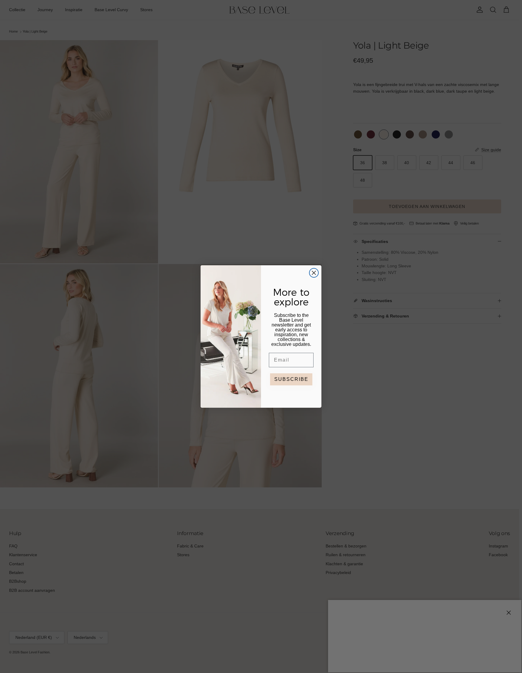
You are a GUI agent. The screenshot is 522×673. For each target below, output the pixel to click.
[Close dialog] (313, 272)
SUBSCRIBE (291, 379)
